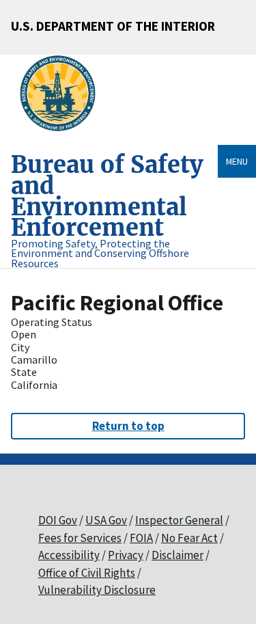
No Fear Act (189, 537)
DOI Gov (57, 520)
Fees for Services (80, 537)
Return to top (128, 425)
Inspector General (179, 520)
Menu (237, 161)
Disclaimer (177, 554)
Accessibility (69, 554)
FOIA (141, 537)
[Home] (63, 94)
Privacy (125, 554)
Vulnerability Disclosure (97, 589)
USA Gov (106, 520)
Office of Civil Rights (86, 572)
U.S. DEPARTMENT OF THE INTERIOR (113, 26)
